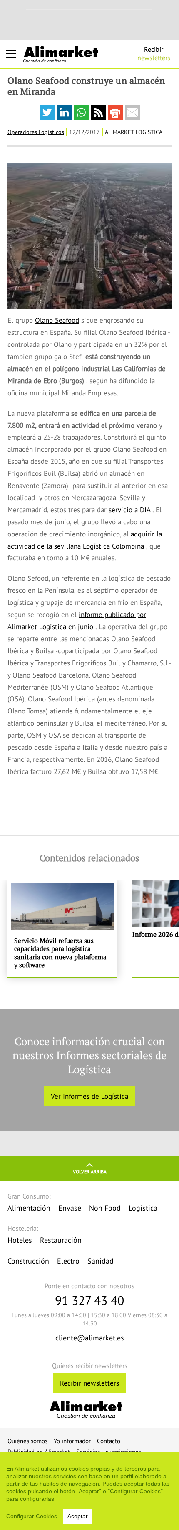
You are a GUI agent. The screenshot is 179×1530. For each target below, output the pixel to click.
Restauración (61, 1240)
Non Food (105, 1208)
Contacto (108, 1441)
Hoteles (19, 1240)
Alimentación (28, 1208)
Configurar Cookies (31, 1516)
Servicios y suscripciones (108, 1452)
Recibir (153, 53)
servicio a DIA (129, 509)
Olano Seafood (57, 320)
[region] (89, 1491)
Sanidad (100, 1261)
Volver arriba (90, 1171)
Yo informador (72, 1441)
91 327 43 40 (89, 1300)
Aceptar (77, 1516)
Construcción (28, 1261)
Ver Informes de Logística (89, 1096)
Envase (69, 1208)
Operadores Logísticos (35, 132)
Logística (143, 1208)
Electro (68, 1261)
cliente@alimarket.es (89, 1338)
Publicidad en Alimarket (38, 1452)
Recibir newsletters (89, 1383)
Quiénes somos (27, 1441)
